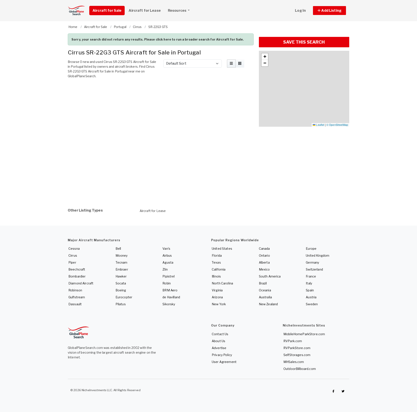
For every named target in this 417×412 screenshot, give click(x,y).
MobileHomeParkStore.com (304, 334)
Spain (310, 290)
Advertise (219, 348)
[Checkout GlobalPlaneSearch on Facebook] (333, 391)
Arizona (217, 297)
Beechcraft (76, 269)
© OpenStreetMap (337, 124)
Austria (311, 297)
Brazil (263, 283)
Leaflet (319, 124)
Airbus (167, 255)
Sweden (312, 304)
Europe (311, 248)
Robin (166, 283)
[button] (329, 10)
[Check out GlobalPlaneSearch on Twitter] (343, 391)
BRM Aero (169, 290)
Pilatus (121, 304)
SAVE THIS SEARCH (304, 42)
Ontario (264, 255)
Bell (118, 248)
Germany (312, 262)
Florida (217, 255)
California (218, 269)
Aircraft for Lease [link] (145, 10)
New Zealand (268, 304)
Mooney (122, 255)
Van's (166, 248)
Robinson (75, 290)
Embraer (122, 269)
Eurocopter (124, 297)
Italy (309, 283)
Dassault (75, 304)
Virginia (217, 290)
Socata (121, 283)
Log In (300, 10)
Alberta (264, 262)
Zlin (165, 269)
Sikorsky (168, 304)
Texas (216, 262)
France (311, 276)
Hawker (121, 276)
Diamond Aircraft (80, 283)
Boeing (121, 290)
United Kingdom (317, 255)
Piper (72, 262)
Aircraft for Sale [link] (107, 10)
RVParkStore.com (296, 348)
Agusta (167, 262)
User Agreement (224, 362)
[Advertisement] (161, 92)
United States (222, 248)
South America (270, 276)
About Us (218, 341)
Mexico (264, 269)
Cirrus (72, 255)
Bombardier (77, 276)
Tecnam (121, 262)
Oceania (265, 290)
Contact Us (220, 334)
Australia (265, 297)
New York (219, 304)
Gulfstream (76, 297)
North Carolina (222, 283)
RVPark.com (292, 341)
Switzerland (314, 269)
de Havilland (171, 297)
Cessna (74, 248)
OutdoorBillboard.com (299, 369)
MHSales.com (293, 362)
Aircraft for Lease (153, 211)
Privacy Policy (222, 355)
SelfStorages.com (296, 355)
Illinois (216, 276)
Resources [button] (177, 10)
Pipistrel (168, 276)
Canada (264, 248)
